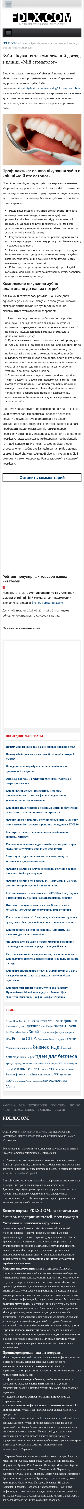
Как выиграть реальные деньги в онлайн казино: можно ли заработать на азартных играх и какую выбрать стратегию (41, 975)
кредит (10, 1063)
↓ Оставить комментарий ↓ (42, 477)
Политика (58, 1105)
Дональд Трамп (65, 1025)
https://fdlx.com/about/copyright (20, 1173)
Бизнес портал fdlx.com (47, 602)
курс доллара (21, 1063)
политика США (47, 1069)
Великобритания (65, 1020)
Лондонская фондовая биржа (57, 1032)
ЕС (8, 1032)
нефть (33, 1063)
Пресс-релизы (24, 1109)
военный (67, 1048)
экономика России (23, 1081)
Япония (20, 1048)
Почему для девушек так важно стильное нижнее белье (40, 747)
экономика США (40, 1080)
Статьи (60, 1109)
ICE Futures (32, 1021)
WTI (50, 1020)
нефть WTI (57, 1063)
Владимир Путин (15, 1026)
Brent (15, 1020)
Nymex (43, 1021)
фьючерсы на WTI (48, 1074)
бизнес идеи (48, 1046)
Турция (60, 1039)
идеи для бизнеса (56, 1055)
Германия (31, 1026)
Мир (22, 1105)
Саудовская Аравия (46, 1039)
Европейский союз (19, 1032)
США (31, 1038)
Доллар (49, 1026)
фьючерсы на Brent (27, 1074)
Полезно (44, 1109)
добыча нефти (25, 1057)
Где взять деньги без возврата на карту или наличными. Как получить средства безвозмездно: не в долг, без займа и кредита (42, 958)
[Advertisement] (42, 528)
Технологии (38, 1105)
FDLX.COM (16, 1118)
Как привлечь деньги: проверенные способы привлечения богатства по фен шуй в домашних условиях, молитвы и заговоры (36, 795)
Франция (11, 1048)
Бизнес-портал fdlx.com (32, 1131)
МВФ (8, 1039)
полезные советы (25, 1068)
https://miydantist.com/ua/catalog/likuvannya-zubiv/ (48, 88)
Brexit (22, 1021)
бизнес (29, 1047)
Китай (34, 1031)
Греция (42, 1026)
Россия (18, 1038)
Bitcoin (9, 1021)
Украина (70, 1039)
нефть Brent (44, 1063)
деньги (11, 1056)
